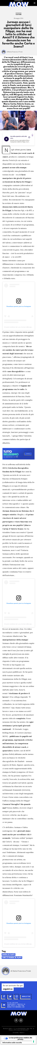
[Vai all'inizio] (18, 1013)
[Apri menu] (34, 2)
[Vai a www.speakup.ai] (32, 135)
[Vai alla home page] (18, 4)
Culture (19, 14)
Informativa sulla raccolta (12, 1043)
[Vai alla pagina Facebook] (16, 1020)
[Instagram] (16, 996)
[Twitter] (10, 996)
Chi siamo (16, 1032)
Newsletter (26, 996)
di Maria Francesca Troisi (14, 52)
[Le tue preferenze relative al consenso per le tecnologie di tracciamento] (33, 1041)
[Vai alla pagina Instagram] (21, 1020)
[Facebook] (4, 996)
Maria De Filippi (8, 954)
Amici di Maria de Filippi (12, 958)
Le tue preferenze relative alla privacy (20, 1038)
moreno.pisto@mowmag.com (15, 1007)
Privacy (22, 1032)
